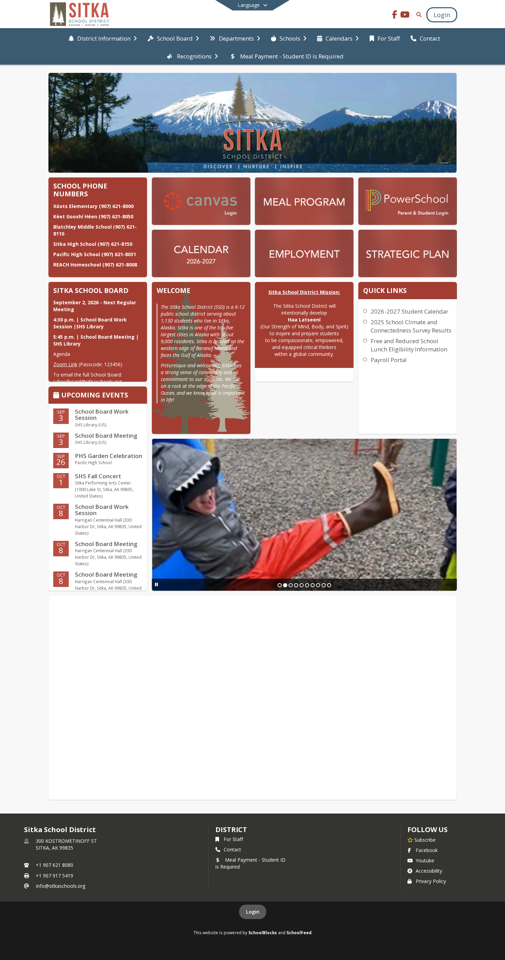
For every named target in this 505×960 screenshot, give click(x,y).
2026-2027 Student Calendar (409, 311)
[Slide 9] (324, 585)
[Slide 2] (285, 585)
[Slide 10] (329, 585)
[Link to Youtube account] (405, 15)
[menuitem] (102, 38)
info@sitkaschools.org (60, 886)
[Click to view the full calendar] (57, 395)
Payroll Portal (389, 360)
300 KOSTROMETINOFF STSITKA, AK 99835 (66, 844)
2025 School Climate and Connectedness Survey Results (411, 326)
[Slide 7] (313, 585)
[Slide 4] (296, 585)
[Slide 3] (291, 585)
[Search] (418, 14)
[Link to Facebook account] (395, 15)
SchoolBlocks (262, 932)
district (231, 829)
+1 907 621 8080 (54, 865)
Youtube (425, 860)
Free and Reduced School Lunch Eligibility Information (409, 345)
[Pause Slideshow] (156, 584)
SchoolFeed (299, 932)
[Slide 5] (302, 585)
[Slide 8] (318, 585)
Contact (232, 849)
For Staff (233, 839)
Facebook (427, 850)
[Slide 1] (280, 585)
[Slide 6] (307, 585)
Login (252, 911)
